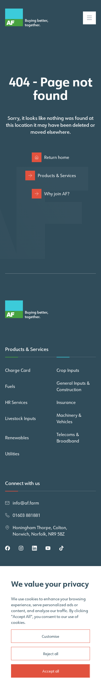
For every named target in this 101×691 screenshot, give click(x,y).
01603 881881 (26, 515)
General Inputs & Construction (73, 386)
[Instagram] (21, 548)
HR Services (16, 402)
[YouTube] (48, 548)
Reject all (50, 653)
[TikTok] (61, 548)
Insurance (66, 402)
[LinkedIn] (34, 548)
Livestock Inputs (20, 418)
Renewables (17, 437)
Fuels (10, 386)
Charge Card (17, 370)
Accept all (50, 671)
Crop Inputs (68, 370)
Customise (50, 636)
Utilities (12, 453)
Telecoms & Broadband (68, 438)
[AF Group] (26, 18)
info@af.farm (26, 503)
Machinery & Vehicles (69, 418)
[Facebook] (7, 548)
